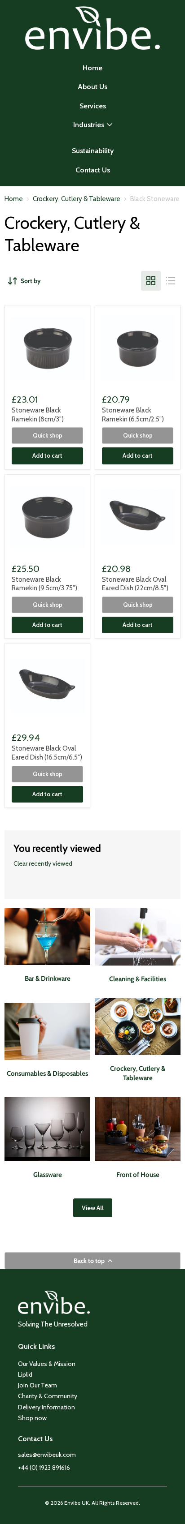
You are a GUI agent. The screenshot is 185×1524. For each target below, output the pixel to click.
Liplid (25, 1374)
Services (92, 106)
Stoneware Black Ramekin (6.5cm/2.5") (133, 414)
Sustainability (93, 150)
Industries (88, 124)
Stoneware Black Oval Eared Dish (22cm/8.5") (135, 583)
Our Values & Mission (46, 1364)
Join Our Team (37, 1385)
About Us (92, 86)
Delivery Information (46, 1407)
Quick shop (47, 435)
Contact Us (92, 170)
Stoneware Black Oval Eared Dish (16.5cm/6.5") (47, 752)
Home (92, 68)
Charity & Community (47, 1396)
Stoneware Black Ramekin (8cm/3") (38, 414)
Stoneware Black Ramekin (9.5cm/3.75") (44, 583)
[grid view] (151, 281)
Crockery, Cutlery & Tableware (76, 199)
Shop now (32, 1418)
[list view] (171, 281)
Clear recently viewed (42, 863)
